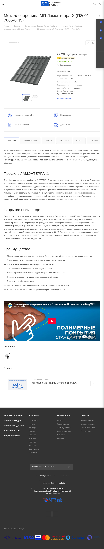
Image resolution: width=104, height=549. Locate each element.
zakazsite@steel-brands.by (53, 483)
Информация (63, 416)
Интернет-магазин (13, 416)
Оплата (79, 140)
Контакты (32, 438)
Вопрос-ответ (86, 431)
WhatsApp (55, 514)
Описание (11, 140)
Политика (60, 438)
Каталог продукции (14, 426)
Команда (32, 428)
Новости (32, 424)
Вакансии (32, 435)
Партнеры (32, 442)
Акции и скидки (12, 436)
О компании (33, 421)
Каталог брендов (12, 421)
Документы (33, 453)
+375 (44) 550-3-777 (45, 476)
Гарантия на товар (64, 431)
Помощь (85, 416)
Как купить (64, 140)
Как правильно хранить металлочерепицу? (54, 383)
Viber (48, 514)
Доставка (94, 140)
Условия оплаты (63, 424)
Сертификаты (34, 449)
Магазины (60, 421)
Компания (34, 416)
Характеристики (30, 140)
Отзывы (48, 140)
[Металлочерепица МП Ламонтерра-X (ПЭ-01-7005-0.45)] (30, 69)
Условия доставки (63, 428)
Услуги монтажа (12, 431)
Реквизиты (33, 445)
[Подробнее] (93, 383)
